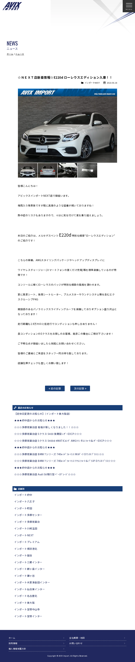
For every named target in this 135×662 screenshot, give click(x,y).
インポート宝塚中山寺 (27, 609)
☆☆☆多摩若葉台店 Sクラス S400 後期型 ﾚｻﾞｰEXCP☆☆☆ (48, 434)
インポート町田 (23, 508)
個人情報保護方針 (17, 648)
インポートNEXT (92, 82)
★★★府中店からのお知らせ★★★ (34, 420)
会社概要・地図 (77, 637)
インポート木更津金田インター (32, 582)
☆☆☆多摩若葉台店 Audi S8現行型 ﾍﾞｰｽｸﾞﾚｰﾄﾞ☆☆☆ (45, 474)
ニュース (19, 53)
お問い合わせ (75, 643)
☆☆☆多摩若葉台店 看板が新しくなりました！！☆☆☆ (46, 427)
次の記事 (79, 388)
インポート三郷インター (28, 562)
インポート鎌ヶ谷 (24, 575)
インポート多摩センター (28, 515)
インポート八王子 (24, 501)
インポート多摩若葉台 (27, 521)
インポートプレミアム (27, 542)
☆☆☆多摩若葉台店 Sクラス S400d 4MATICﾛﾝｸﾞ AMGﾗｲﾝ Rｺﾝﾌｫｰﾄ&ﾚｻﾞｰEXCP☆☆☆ (63, 440)
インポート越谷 (23, 555)
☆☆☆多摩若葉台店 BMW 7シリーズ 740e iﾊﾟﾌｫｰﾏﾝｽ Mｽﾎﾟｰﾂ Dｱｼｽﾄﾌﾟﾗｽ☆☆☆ (59, 454)
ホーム (10, 53)
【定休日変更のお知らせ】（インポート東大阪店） (43, 413)
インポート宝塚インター (28, 616)
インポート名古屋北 (25, 596)
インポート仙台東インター (29, 589)
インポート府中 (23, 494)
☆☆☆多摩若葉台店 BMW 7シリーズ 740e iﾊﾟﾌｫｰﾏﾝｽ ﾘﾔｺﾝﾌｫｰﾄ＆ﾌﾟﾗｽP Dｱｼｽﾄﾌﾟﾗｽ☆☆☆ (65, 461)
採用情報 (13, 643)
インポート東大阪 (24, 602)
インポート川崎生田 (25, 528)
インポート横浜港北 (25, 548)
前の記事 (55, 388)
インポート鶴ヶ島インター (29, 569)
